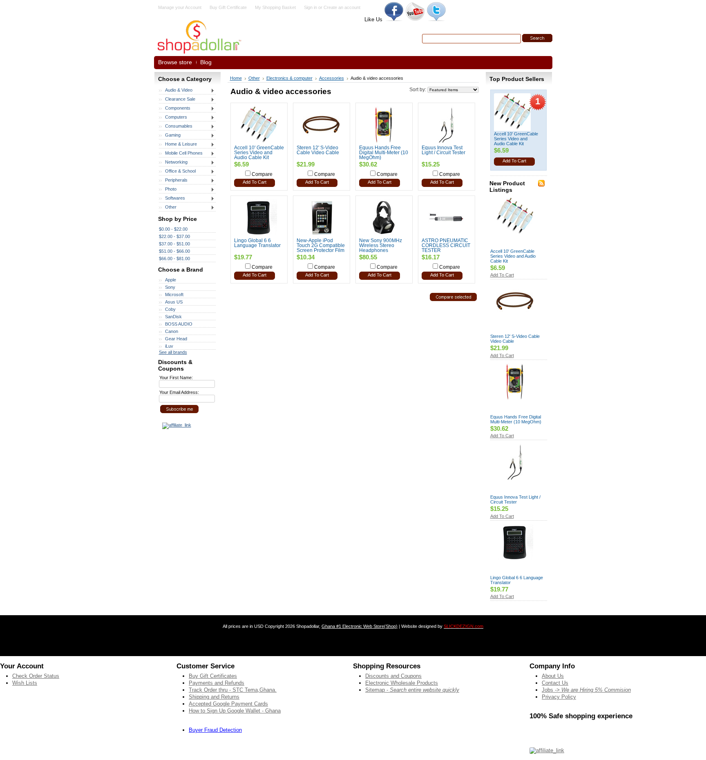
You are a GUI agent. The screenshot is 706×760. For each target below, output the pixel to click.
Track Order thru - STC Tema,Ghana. (233, 690)
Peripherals (173, 180)
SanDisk (173, 316)
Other (167, 207)
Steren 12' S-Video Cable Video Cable (318, 150)
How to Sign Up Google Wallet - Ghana (235, 711)
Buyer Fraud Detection (215, 730)
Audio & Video (175, 90)
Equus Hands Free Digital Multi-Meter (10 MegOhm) (383, 152)
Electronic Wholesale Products (401, 683)
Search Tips (480, 48)
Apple (170, 279)
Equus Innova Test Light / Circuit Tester (443, 150)
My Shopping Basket (275, 7)
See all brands (173, 352)
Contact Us (555, 683)
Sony (170, 287)
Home (236, 78)
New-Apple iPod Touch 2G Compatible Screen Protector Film (321, 245)
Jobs (586, 690)
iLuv (169, 346)
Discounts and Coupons (393, 676)
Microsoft (174, 294)
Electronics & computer (289, 78)
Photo (167, 189)
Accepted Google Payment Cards (228, 704)
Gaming (170, 135)
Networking (173, 162)
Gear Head (176, 338)
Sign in (310, 7)
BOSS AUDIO (178, 324)
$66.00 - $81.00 (174, 258)
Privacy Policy (559, 697)
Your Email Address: (179, 392)
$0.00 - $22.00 (173, 229)
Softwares (172, 198)
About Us (553, 676)
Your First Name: (176, 377)
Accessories (331, 78)
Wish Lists (24, 683)
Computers (173, 117)
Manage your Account (179, 7)
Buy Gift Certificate (228, 7)
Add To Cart (254, 182)
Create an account (342, 7)
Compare (262, 174)
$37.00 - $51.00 (174, 243)
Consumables (175, 126)
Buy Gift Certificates (213, 676)
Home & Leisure (178, 144)
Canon (171, 331)
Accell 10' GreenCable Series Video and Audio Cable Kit (259, 152)
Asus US (174, 301)
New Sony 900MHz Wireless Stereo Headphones (380, 245)
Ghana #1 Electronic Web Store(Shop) (360, 626)
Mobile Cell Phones (181, 153)
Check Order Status (35, 676)
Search (412, 38)
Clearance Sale (177, 99)
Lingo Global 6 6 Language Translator (257, 243)
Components (174, 108)
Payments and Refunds (216, 683)
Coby (170, 309)
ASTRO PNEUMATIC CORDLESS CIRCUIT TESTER (446, 245)
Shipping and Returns (214, 697)
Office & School (177, 171)
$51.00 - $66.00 (174, 251)
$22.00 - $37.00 (174, 236)
